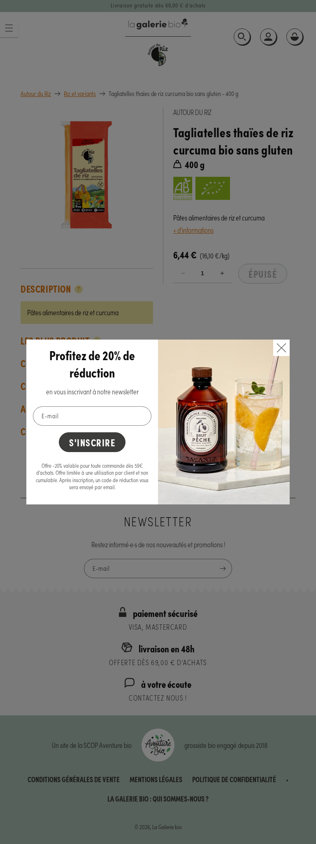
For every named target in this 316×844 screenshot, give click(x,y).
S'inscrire (92, 442)
